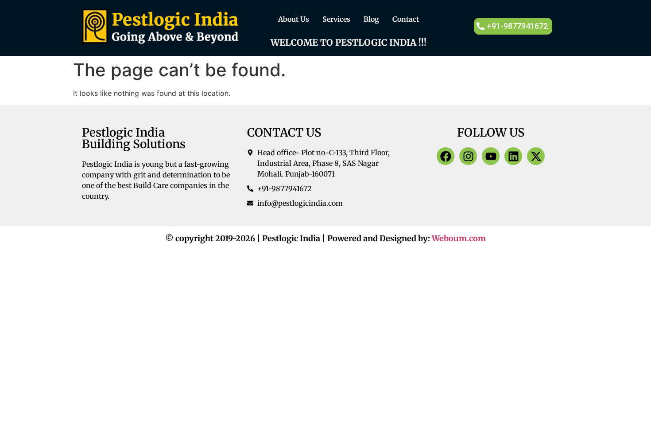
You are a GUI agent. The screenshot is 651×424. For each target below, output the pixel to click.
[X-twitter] (536, 156)
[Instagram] (468, 156)
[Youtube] (491, 156)
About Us (293, 19)
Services (336, 19)
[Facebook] (445, 156)
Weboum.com (459, 238)
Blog (371, 19)
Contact (405, 19)
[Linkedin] (513, 156)
